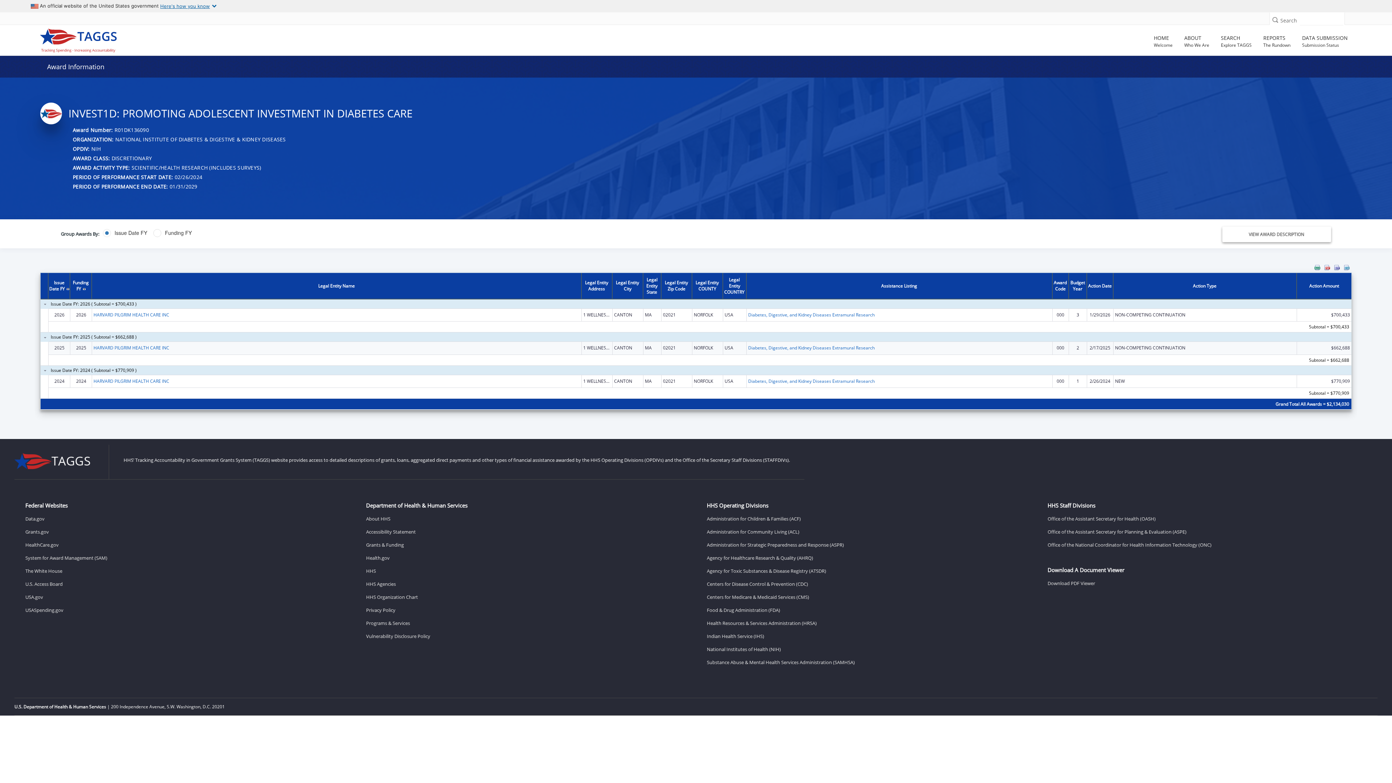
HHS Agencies (381, 584)
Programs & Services (388, 623)
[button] (1275, 20)
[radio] (125, 233)
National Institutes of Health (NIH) (744, 649)
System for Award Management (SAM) (66, 558)
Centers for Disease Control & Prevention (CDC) (757, 584)
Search (1288, 20)
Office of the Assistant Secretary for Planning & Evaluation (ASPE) (1117, 532)
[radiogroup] (482, 233)
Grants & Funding (385, 545)
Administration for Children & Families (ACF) (754, 518)
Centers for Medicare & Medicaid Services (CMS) (758, 597)
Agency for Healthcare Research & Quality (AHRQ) (760, 558)
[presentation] (696, 342)
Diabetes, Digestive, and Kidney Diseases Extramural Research (811, 315)
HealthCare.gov (42, 545)
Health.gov (378, 558)
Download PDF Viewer (1071, 583)
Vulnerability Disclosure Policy (398, 636)
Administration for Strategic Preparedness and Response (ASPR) (775, 545)
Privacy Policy (380, 610)
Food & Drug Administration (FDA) (743, 610)
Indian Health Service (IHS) (735, 636)
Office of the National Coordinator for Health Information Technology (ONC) (1129, 545)
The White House (43, 571)
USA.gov (34, 597)
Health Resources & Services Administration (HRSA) (762, 623)
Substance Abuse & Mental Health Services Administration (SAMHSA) (781, 662)
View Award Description (1276, 234)
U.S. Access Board (44, 584)
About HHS (378, 518)
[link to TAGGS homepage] (200, 39)
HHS (371, 571)
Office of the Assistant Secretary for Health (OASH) (1102, 518)
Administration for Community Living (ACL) (753, 532)
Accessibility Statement (391, 532)
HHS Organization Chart (392, 597)
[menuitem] (1317, 268)
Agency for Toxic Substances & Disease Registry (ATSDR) (766, 571)
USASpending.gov (44, 610)
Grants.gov (37, 532)
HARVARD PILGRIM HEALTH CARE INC (131, 315)
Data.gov (35, 518)
